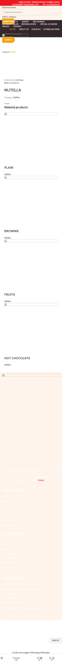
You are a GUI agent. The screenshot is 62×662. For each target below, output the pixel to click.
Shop (13, 80)
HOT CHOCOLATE (17, 358)
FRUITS (10, 294)
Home (6, 80)
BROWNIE (11, 231)
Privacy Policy (47, 648)
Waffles (16, 97)
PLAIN (8, 168)
